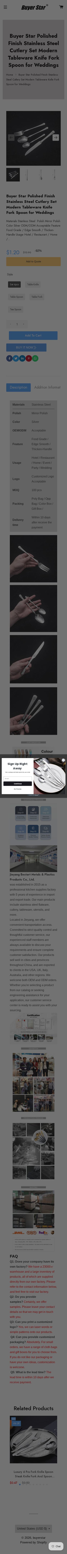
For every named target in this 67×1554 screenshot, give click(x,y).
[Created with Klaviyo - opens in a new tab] (33, 795)
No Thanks (17, 789)
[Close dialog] (63, 760)
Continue (17, 783)
